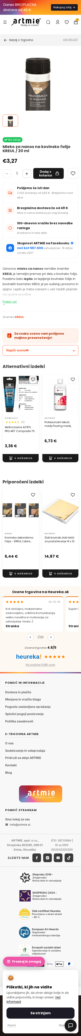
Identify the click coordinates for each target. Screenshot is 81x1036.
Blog (8, 772)
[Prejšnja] (30, 637)
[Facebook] (36, 857)
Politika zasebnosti (19, 721)
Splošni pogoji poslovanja (24, 714)
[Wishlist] (73, 173)
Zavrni (11, 1025)
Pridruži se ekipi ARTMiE (23, 758)
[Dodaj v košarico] (21, 458)
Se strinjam (40, 1013)
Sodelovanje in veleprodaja (25, 750)
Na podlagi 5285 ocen (40, 665)
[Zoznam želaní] (66, 22)
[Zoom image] (38, 89)
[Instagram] (47, 857)
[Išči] (48, 22)
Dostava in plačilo (18, 692)
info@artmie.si (20, 824)
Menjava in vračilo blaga (23, 699)
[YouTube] (58, 857)
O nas (9, 743)
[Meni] (5, 22)
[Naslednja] (51, 637)
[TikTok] (69, 857)
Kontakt (11, 765)
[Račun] (57, 22)
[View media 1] (10, 121)
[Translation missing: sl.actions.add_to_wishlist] (33, 379)
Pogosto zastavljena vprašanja (28, 706)
